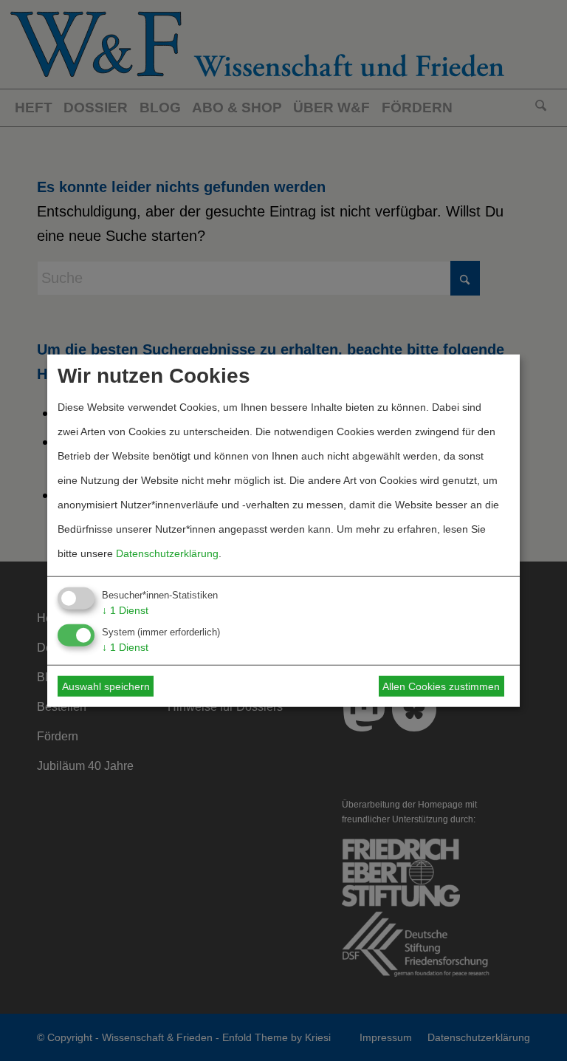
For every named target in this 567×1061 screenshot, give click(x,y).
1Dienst (125, 609)
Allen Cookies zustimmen (441, 686)
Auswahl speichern (106, 686)
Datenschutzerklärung (167, 553)
